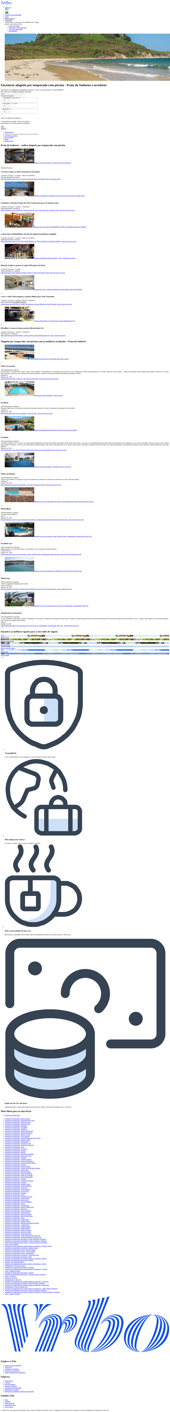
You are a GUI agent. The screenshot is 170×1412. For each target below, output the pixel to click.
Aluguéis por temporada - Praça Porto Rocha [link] (19, 1216)
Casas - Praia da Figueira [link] (12, 1294)
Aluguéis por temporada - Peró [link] (14, 1147)
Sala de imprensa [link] (10, 1384)
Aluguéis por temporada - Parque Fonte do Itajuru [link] (20, 1163)
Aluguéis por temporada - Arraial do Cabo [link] (18, 1143)
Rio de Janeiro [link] (9, 137)
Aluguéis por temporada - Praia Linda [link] (16, 1170)
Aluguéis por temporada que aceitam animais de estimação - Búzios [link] (26, 1258)
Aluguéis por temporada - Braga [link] (15, 1218)
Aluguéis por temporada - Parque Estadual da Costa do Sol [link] (23, 1237)
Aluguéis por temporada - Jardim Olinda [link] (17, 1228)
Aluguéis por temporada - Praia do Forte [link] (17, 1198)
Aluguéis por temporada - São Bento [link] (16, 1127)
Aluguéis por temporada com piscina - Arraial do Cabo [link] (22, 1255)
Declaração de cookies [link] (12, 1390)
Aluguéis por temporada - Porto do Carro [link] (17, 1122)
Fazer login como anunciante (18, 27)
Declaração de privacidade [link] (13, 1388)
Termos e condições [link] (11, 1386)
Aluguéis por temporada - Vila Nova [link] (16, 1149)
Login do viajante (14, 26)
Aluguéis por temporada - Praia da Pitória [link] (17, 1166)
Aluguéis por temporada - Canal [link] (15, 1204)
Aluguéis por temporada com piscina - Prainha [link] (19, 1273)
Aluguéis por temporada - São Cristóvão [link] (17, 1136)
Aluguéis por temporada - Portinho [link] (15, 1157)
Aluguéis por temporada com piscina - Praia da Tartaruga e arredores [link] (26, 1242)
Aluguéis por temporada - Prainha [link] (15, 1179)
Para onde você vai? (7, 92)
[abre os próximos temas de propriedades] (3, 657)
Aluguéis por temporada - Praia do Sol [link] (17, 1200)
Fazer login (9, 20)
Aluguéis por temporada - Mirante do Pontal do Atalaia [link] (22, 1223)
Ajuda (7, 17)
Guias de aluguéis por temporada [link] (15, 1372)
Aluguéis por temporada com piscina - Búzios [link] (19, 1260)
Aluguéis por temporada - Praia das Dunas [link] (18, 1211)
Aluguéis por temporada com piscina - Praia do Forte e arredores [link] (25, 1283)
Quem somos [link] (9, 1381)
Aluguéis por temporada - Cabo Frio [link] (16, 1188)
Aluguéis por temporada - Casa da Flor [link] (17, 1191)
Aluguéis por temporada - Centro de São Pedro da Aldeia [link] (22, 1168)
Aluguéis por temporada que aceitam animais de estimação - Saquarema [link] (27, 1285)
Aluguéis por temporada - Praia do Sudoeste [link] (18, 1173)
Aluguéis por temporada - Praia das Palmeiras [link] (19, 1161)
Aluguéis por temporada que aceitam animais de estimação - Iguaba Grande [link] (28, 1246)
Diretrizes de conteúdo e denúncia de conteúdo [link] (19, 1391)
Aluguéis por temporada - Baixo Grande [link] (17, 1119)
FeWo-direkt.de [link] (9, 1403)
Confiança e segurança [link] (12, 1369)
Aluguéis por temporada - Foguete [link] (15, 1150)
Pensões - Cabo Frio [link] (11, 1278)
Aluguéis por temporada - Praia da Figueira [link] (18, 1214)
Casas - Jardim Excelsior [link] (12, 1271)
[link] (25, 31)
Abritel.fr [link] (7, 1401)
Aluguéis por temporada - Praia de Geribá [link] (18, 1232)
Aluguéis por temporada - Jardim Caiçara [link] (17, 1221)
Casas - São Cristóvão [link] (11, 1244)
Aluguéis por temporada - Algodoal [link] (16, 1129)
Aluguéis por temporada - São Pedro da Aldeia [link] (19, 1154)
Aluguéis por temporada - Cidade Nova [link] (17, 1225)
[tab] (12, 1115)
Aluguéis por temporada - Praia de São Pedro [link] (19, 1177)
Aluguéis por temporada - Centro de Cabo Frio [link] (19, 1145)
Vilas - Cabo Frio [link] (10, 1276)
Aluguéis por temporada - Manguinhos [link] (17, 1142)
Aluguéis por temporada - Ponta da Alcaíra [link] (18, 1230)
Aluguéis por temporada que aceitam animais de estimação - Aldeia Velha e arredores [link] (31, 1288)
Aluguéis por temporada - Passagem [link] (16, 1209)
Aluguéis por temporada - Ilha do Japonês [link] (18, 1172)
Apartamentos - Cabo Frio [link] (13, 1280)
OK (2, 126)
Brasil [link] (6, 139)
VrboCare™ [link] (8, 1367)
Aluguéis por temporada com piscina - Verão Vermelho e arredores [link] (25, 1239)
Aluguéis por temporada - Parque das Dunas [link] (18, 1133)
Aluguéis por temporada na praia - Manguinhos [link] (19, 1253)
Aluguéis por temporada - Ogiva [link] (15, 1195)
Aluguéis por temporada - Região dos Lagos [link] (18, 1196)
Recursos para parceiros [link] (12, 1371)
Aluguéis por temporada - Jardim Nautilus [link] (18, 1227)
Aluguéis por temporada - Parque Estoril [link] (17, 1212)
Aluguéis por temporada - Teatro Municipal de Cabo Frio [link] (22, 1235)
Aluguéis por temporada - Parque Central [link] (17, 1184)
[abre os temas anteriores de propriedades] (1, 657)
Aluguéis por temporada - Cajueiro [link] (15, 1182)
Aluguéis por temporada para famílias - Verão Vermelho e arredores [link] (25, 1241)
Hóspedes (4, 96)
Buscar (4, 129)
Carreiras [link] (7, 1382)
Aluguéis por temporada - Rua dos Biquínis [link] (18, 1202)
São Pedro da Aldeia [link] (11, 136)
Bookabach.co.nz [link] (10, 1405)
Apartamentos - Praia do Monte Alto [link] (16, 1287)
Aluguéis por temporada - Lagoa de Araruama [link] (19, 1181)
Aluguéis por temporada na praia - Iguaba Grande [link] (20, 1250)
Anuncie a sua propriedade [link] (13, 1365)
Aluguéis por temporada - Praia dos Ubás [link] (17, 1124)
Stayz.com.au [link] (9, 1407)
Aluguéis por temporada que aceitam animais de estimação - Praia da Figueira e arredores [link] (32, 1292)
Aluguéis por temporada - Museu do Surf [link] (17, 1134)
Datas (2, 94)
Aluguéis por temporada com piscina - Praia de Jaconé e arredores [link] (25, 1274)
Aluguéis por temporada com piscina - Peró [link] (18, 1257)
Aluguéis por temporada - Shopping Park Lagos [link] (19, 1120)
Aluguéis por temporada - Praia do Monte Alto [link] (19, 1207)
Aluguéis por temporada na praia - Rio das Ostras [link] (20, 1251)
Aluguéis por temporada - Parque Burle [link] (17, 1219)
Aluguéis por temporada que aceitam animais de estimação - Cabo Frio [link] (27, 1281)
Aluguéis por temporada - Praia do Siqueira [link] (18, 1186)
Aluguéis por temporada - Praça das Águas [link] (18, 1156)
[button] (85, 1111)
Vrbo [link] (6, 1400)
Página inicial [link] (9, 132)
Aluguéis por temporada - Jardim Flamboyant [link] (19, 1131)
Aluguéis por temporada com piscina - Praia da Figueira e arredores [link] (25, 1290)
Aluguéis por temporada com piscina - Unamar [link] (19, 1267)
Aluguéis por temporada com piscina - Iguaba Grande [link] (21, 1248)
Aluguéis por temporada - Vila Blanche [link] (17, 1205)
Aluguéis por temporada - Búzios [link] (15, 1152)
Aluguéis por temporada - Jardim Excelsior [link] (18, 1159)
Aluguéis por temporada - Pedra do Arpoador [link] (19, 1175)
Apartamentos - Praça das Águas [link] (15, 1265)
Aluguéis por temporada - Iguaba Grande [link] (17, 1140)
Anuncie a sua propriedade (13, 15)
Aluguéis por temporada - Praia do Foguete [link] (18, 1234)
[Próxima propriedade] (3, 337)
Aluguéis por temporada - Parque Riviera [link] (17, 1189)
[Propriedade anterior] (1, 337)
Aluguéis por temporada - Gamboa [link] (15, 1193)
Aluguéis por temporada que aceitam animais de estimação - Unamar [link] (26, 1269)
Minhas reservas (10, 18)
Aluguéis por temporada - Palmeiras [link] (16, 1126)
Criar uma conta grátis (15, 29)
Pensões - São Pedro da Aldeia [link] (14, 1262)
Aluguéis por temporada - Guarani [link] (15, 1165)
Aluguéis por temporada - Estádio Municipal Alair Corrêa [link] (22, 1138)
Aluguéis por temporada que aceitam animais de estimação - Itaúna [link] (25, 1264)
